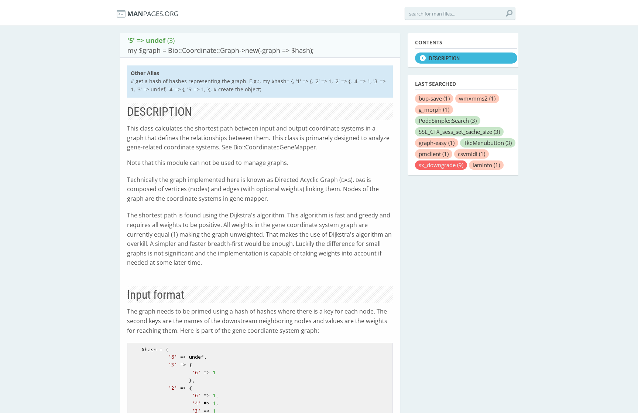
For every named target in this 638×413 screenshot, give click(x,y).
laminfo (486, 165)
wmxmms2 (477, 98)
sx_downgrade (441, 165)
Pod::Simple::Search (448, 120)
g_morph (434, 109)
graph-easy (437, 142)
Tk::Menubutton (488, 142)
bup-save (434, 98)
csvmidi (471, 154)
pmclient (434, 154)
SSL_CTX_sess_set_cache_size (459, 131)
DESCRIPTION (444, 58)
